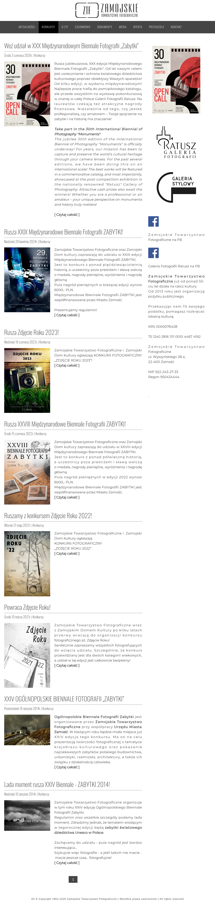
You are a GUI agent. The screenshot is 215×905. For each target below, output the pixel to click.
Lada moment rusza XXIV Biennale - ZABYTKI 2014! (57, 784)
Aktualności (26, 27)
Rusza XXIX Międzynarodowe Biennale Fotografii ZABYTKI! (63, 231)
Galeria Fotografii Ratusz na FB (174, 266)
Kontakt (176, 27)
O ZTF (65, 27)
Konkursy (48, 27)
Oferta (137, 27)
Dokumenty (104, 27)
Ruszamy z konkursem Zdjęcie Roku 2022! (48, 515)
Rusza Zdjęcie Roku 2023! (31, 332)
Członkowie (83, 27)
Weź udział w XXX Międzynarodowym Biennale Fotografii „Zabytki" (71, 45)
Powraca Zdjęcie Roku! (27, 607)
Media (123, 27)
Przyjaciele (156, 27)
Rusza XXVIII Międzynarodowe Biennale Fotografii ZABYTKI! (65, 423)
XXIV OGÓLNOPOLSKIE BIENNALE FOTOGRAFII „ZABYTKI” (64, 698)
